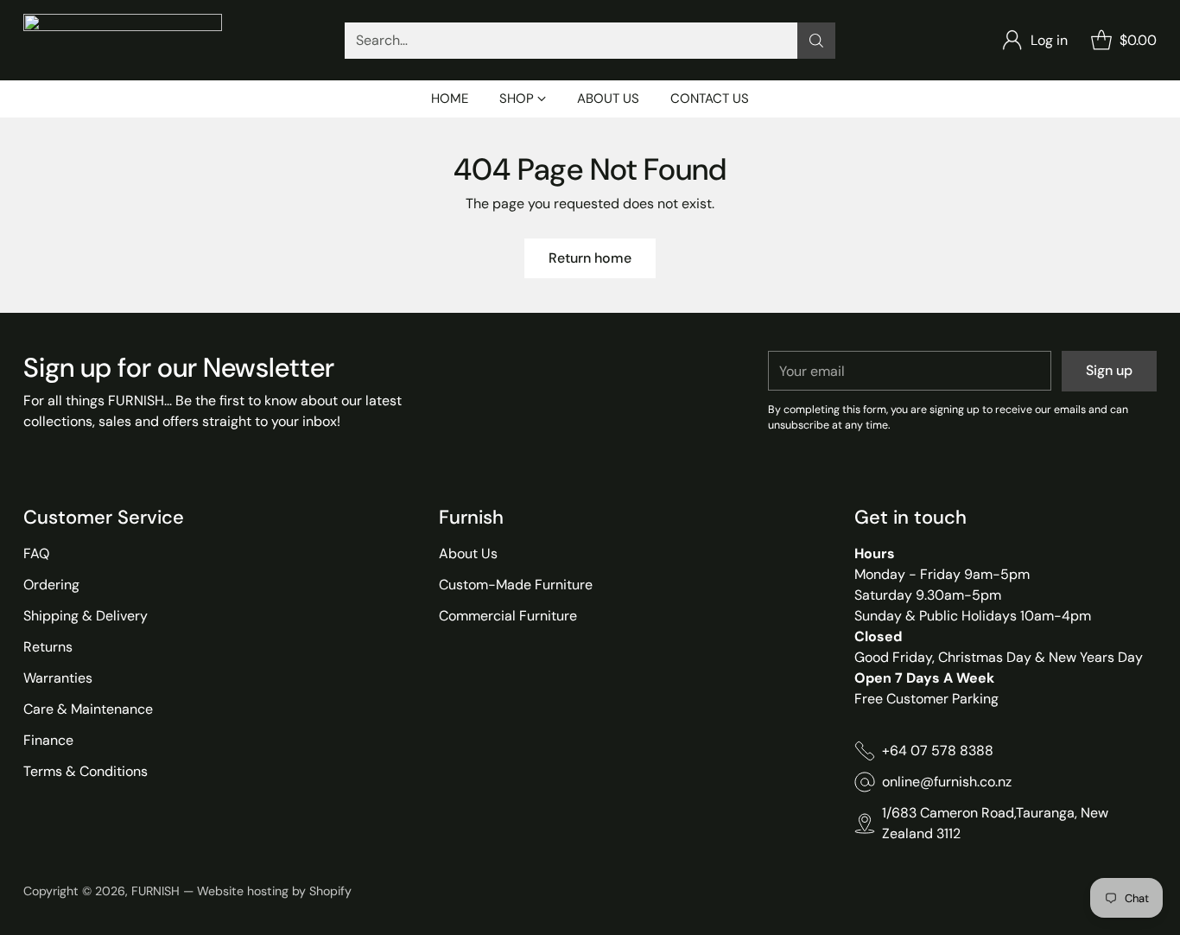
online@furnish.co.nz (947, 782)
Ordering (51, 585)
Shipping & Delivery (85, 616)
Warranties (57, 678)
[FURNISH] (122, 40)
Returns (48, 647)
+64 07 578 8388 (937, 750)
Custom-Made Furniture (516, 585)
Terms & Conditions (85, 771)
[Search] (816, 40)
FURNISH (155, 891)
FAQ (36, 553)
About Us (468, 553)
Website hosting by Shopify (274, 891)
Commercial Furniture (508, 616)
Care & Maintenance (88, 709)
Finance (48, 740)
